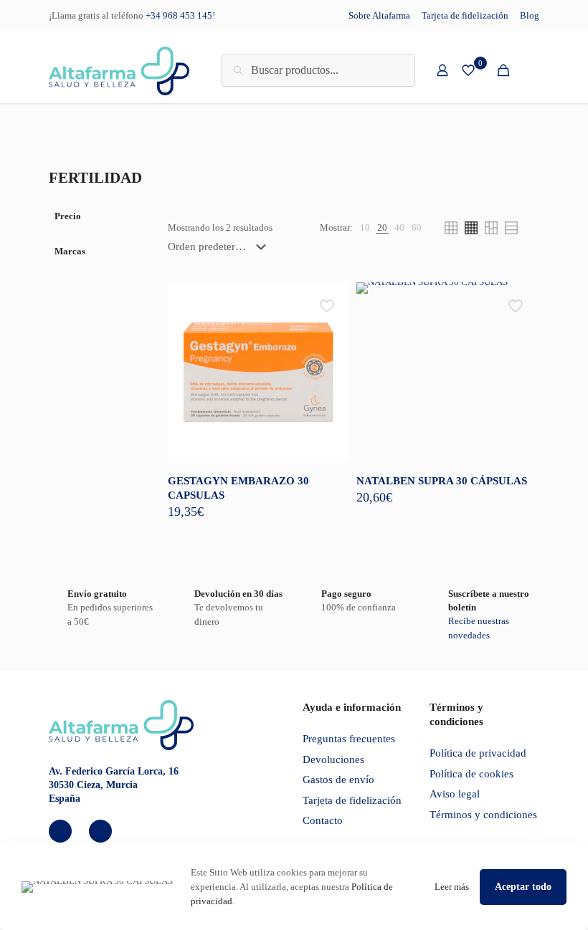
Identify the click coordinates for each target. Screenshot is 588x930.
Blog (529, 15)
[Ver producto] (328, 302)
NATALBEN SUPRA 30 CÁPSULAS (441, 480)
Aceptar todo (523, 886)
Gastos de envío (338, 779)
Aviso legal (455, 794)
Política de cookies (471, 774)
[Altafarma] (119, 70)
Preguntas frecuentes (349, 738)
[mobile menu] (528, 70)
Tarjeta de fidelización (465, 15)
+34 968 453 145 (179, 15)
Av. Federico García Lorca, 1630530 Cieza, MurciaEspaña (114, 785)
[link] (365, 228)
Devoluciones (333, 759)
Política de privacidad (478, 753)
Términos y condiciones (483, 814)
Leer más (452, 886)
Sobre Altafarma (379, 15)
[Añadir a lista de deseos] (328, 333)
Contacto (323, 820)
